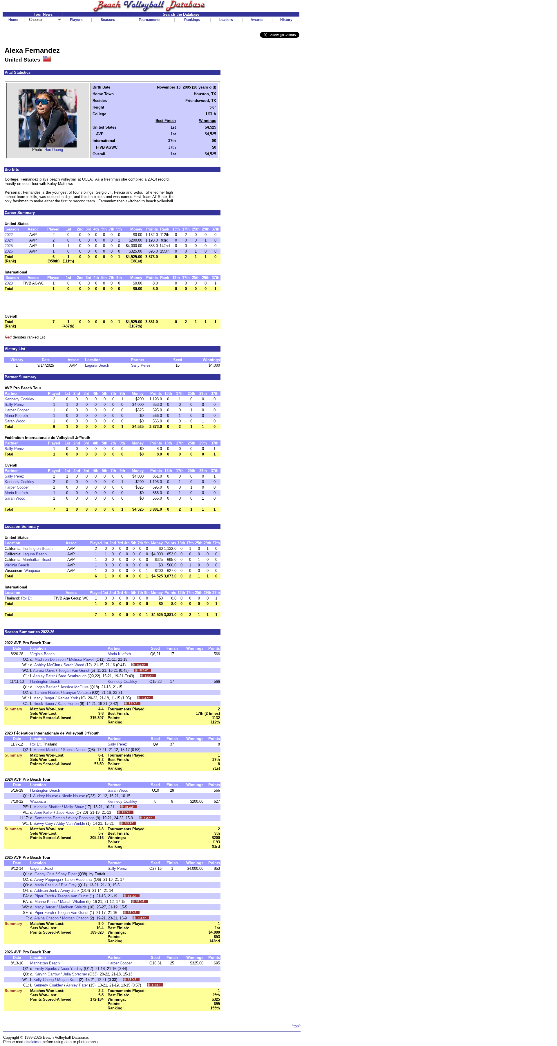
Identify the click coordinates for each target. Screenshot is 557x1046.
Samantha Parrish (50, 818)
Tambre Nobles (47, 692)
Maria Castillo (46, 885)
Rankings (192, 20)
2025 (9, 246)
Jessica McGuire (74, 687)
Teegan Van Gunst (73, 670)
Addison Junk (45, 890)
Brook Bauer (43, 703)
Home (13, 20)
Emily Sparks (46, 968)
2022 (9, 235)
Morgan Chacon (75, 918)
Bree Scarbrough (72, 676)
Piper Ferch (44, 896)
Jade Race (65, 812)
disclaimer (32, 1042)
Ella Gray (69, 885)
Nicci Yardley (72, 968)
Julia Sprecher (75, 974)
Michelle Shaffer (47, 807)
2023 (9, 283)
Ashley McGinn (47, 665)
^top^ (296, 1026)
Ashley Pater (44, 676)
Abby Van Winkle (70, 823)
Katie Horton (68, 703)
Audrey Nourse (45, 796)
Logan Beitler (46, 687)
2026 (9, 251)
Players (76, 20)
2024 (9, 240)
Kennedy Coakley (19, 399)
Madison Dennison (50, 659)
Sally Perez (141, 365)
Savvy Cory (43, 823)
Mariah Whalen (72, 901)
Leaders (226, 20)
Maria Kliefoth (16, 415)
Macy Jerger (43, 698)
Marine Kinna (46, 901)
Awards (257, 20)
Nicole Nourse (73, 796)
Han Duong (53, 149)
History (286, 20)
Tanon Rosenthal (78, 879)
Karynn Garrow (47, 974)
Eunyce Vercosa (77, 692)
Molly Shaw (74, 807)
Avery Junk (69, 890)
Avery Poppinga (81, 818)
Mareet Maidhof (46, 750)
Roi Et (26, 598)
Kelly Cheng (43, 979)
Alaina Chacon (46, 918)
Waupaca (32, 570)
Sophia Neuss (74, 750)
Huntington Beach (38, 548)
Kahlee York (68, 698)
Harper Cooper (17, 410)
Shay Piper (67, 874)
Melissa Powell (81, 659)
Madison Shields (73, 907)
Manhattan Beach (37, 559)
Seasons (108, 20)
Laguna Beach (97, 365)
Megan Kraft (67, 979)
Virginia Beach (17, 565)
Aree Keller (43, 812)
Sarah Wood (15, 421)
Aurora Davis (44, 670)
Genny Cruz (45, 874)
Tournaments (149, 20)
